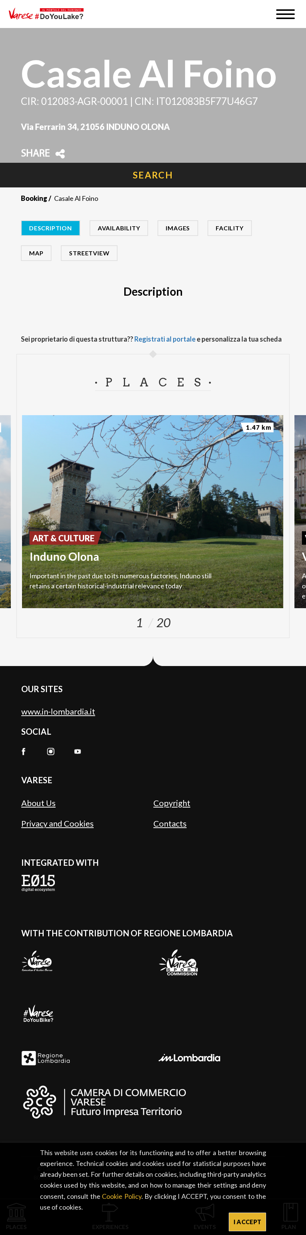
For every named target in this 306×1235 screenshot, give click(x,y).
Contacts (170, 823)
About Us (38, 803)
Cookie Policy (121, 1196)
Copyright (171, 803)
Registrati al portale (165, 339)
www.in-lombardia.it (58, 711)
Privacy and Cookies (57, 823)
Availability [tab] (119, 227)
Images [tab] (178, 227)
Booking (34, 198)
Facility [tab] (229, 227)
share (35, 154)
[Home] (48, 14)
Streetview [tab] (89, 252)
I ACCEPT (248, 1221)
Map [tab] (36, 252)
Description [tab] (50, 227)
